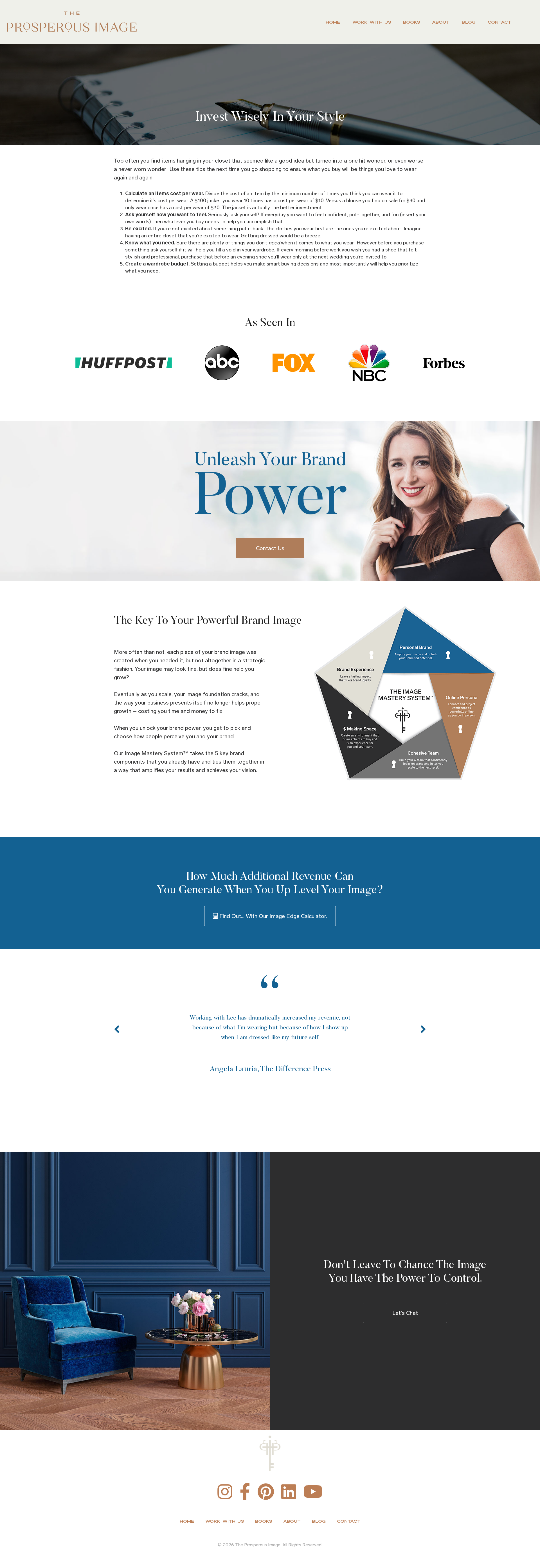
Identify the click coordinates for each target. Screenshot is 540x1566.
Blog (469, 22)
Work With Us (371, 22)
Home (333, 22)
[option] (270, 1025)
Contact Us (270, 548)
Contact (499, 22)
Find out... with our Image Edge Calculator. (272, 916)
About (440, 22)
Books (411, 22)
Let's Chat (405, 1313)
